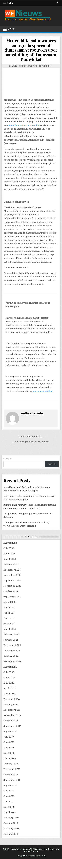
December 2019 (11, 710)
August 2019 (10, 731)
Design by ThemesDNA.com (31, 856)
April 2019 (9, 753)
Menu (10, 3)
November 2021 (12, 586)
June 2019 (8, 742)
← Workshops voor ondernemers (31, 442)
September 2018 (12, 780)
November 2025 (12, 575)
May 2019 (8, 747)
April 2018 (9, 807)
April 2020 (9, 688)
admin (14, 66)
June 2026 (9, 553)
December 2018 (11, 769)
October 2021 (10, 591)
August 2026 (10, 543)
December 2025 (12, 570)
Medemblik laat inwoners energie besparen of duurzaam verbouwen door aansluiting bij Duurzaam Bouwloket (31, 50)
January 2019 (10, 764)
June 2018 (8, 796)
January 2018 (10, 823)
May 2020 (8, 683)
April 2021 (9, 623)
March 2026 (9, 559)
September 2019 (12, 726)
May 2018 (8, 801)
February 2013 (11, 828)
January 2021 (10, 640)
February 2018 (11, 817)
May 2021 (8, 618)
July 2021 (8, 607)
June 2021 (8, 613)
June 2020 (9, 677)
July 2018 (8, 790)
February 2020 (11, 699)
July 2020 (8, 672)
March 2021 (9, 629)
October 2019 (10, 720)
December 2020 (12, 645)
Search (7, 458)
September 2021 (12, 597)
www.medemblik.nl (43, 391)
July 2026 (8, 548)
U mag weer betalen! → (31, 436)
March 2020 (10, 693)
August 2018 (10, 785)
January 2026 (10, 564)
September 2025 (12, 580)
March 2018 (9, 812)
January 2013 (10, 834)
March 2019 (9, 758)
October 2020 (10, 656)
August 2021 (10, 602)
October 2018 (10, 774)
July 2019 (8, 737)
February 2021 (11, 634)
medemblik (46, 66)
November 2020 (12, 650)
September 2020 (12, 661)
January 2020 (10, 704)
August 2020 (10, 667)
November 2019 (12, 715)
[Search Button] (57, 2)
